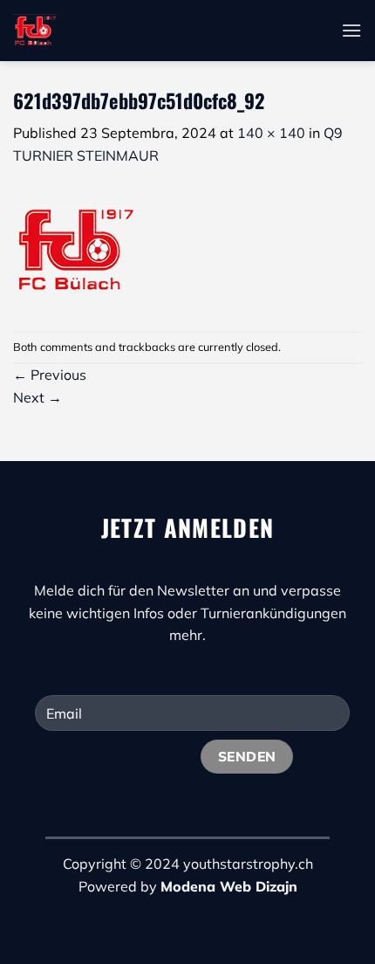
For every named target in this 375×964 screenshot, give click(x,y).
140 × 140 (271, 132)
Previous (49, 374)
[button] (351, 30)
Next (37, 397)
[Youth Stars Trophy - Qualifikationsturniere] (161, 30)
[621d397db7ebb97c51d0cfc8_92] (74, 248)
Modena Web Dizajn (228, 886)
